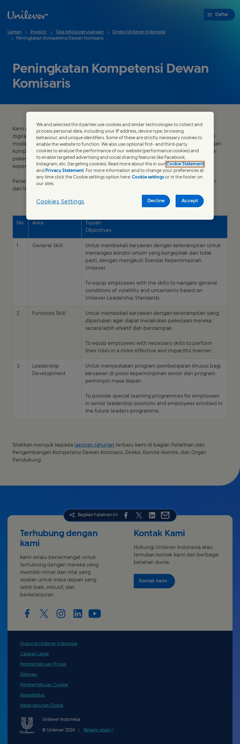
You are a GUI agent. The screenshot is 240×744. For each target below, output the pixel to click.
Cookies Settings (60, 202)
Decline (156, 200)
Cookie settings (148, 177)
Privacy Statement (64, 171)
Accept (190, 200)
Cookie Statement (185, 164)
